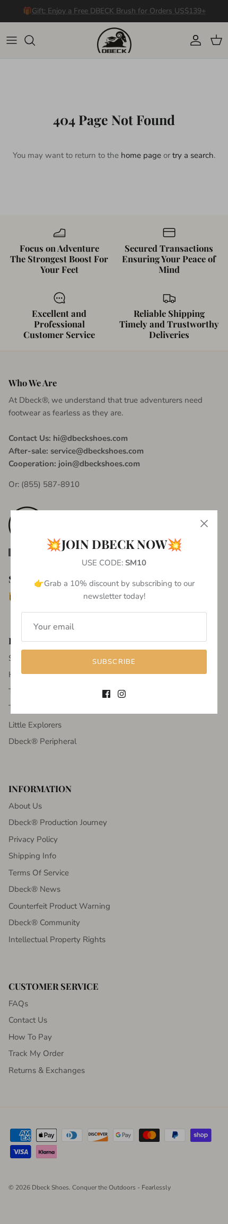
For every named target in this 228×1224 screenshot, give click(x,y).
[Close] (204, 523)
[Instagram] (122, 694)
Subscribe (113, 662)
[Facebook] (106, 694)
